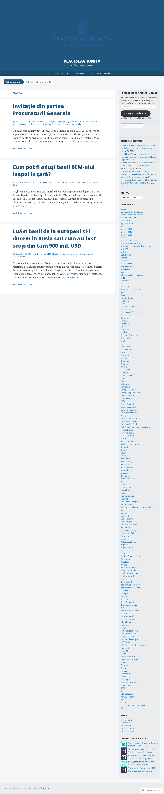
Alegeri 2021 (126, 232)
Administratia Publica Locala (133, 217)
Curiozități (125, 347)
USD (122, 691)
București (125, 281)
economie (41, 121)
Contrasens (125, 324)
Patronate (125, 536)
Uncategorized (59, 121)
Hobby (123, 453)
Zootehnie (125, 708)
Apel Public (126, 255)
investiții (16, 256)
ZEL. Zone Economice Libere (133, 705)
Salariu (124, 613)
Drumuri (124, 367)
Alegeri (124, 226)
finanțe (49, 121)
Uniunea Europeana (129, 682)
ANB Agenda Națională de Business (136, 246)
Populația (125, 562)
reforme (124, 590)
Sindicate (125, 625)
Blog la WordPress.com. (12, 788)
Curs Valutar (126, 349)
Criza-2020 (125, 338)
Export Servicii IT (128, 407)
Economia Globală (128, 375)
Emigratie (125, 384)
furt (39, 124)
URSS (123, 688)
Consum (124, 321)
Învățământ (125, 269)
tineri (123, 662)
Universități (126, 685)
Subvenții (125, 648)
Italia (123, 481)
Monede (124, 510)
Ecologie (124, 372)
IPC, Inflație (126, 476)
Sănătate (124, 651)
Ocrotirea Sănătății (129, 530)
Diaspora (124, 364)
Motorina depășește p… (138, 768)
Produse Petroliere (129, 576)
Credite (124, 332)
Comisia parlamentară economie (76, 254)
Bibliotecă (80, 73)
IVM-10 (124, 484)
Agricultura (126, 220)
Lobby (123, 493)
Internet (124, 470)
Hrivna (124, 456)
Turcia (123, 668)
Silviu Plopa (126, 622)
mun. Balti (125, 516)
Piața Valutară (127, 547)
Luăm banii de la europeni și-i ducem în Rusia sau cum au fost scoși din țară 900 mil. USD (54, 238)
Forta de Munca (127, 433)
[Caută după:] (132, 126)
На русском (126, 370)
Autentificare (126, 723)
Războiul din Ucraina (130, 611)
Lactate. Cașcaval (128, 487)
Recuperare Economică (131, 588)
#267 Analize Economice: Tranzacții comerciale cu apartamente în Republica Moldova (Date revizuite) (138, 174)
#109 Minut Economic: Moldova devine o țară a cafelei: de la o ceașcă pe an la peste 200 (138, 166)
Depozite (125, 358)
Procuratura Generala (72, 124)
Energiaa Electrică (128, 390)
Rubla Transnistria (129, 605)
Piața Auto (125, 545)
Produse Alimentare (129, 573)
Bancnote (125, 272)
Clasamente (125, 301)
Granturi (124, 450)
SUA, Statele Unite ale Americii (134, 645)
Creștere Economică (129, 335)
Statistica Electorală (129, 631)
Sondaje (124, 628)
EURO (123, 401)
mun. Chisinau (127, 519)
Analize (124, 238)
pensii (123, 539)
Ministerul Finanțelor (130, 502)
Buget (123, 283)
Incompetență (126, 461)
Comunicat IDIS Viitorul (131, 312)
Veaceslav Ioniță (82, 61)
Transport (125, 665)
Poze (91, 73)
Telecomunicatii (128, 656)
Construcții (125, 318)
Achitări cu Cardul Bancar (132, 212)
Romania (124, 599)
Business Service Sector (131, 289)
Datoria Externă (127, 352)
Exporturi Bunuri (128, 410)
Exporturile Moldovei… (138, 749)
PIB (122, 550)
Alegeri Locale (127, 235)
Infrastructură (127, 467)
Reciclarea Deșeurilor (130, 585)
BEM (77, 121)
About (69, 73)
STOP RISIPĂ (126, 642)
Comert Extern (127, 309)
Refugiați (125, 593)
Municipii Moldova (129, 524)
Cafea (123, 295)
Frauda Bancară (127, 436)
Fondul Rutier (127, 430)
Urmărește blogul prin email (139, 93)
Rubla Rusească (127, 602)
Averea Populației (128, 266)
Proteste (124, 579)
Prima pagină (57, 73)
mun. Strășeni (127, 522)
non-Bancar (126, 527)
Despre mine (126, 361)
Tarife (123, 654)
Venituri (124, 700)
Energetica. (126, 387)
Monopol (125, 513)
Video (123, 702)
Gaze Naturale (127, 441)
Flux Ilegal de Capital (130, 424)
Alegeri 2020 (126, 229)
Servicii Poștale (127, 619)
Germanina (125, 447)
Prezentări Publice (129, 568)
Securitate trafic (128, 616)
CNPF (123, 304)
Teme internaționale (129, 659)
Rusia (15, 185)
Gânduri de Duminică (130, 444)
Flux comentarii (128, 728)
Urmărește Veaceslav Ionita (135, 113)
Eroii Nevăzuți (127, 398)
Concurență (126, 315)
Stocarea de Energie (129, 639)
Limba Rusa (125, 490)
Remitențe (125, 596)
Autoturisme (126, 263)
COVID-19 (125, 329)
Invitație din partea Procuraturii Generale (41, 110)
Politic (123, 553)
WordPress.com (127, 731)
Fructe (123, 438)
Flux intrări (126, 726)
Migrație (124, 499)
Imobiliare (125, 458)
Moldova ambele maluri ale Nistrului (137, 507)
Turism (124, 671)
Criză (123, 341)
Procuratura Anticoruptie (52, 124)
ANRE (123, 252)
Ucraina (124, 677)
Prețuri (124, 565)
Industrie (125, 464)
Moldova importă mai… (138, 743)
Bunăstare (125, 286)
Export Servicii (127, 404)
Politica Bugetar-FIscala (131, 556)
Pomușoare (125, 559)
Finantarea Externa (129, 421)
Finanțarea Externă (129, 413)
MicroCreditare (127, 496)
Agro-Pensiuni (127, 223)
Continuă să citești (88, 141)
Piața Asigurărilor (128, 542)
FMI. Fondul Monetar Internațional (136, 427)
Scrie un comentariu (24, 148)
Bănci (34, 121)
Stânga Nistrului (128, 636)
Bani (72, 121)
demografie (126, 355)
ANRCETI (125, 249)
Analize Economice (129, 240)
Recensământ (126, 582)
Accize (123, 209)
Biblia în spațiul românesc (132, 275)
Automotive (126, 260)
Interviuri (125, 473)
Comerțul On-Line (128, 306)
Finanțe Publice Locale (130, 418)
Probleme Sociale (128, 570)
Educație (124, 381)
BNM (82, 121)
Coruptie (125, 326)
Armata (124, 258)
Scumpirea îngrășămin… (138, 755)
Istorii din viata (127, 479)
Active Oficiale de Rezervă (132, 215)
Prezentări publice (104, 73)
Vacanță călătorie (128, 697)
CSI (122, 344)
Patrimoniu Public (129, 533)
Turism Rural (126, 674)
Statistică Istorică (128, 634)
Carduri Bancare (128, 298)
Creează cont (126, 720)
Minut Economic (128, 504)
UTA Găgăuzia (127, 694)
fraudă (34, 124)
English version (127, 395)
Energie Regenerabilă (130, 392)
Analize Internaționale (130, 243)
